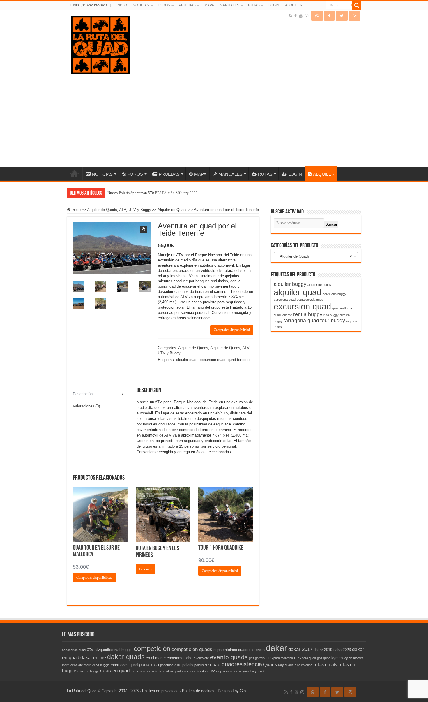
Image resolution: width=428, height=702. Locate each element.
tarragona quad (301, 320)
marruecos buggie (96, 665)
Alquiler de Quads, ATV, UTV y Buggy (119, 209)
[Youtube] (300, 15)
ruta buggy (331, 315)
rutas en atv (325, 664)
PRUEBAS (187, 5)
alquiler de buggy (319, 284)
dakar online (93, 657)
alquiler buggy (290, 284)
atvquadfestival (107, 650)
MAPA (209, 5)
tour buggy (332, 320)
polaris (187, 665)
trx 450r (202, 671)
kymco (337, 658)
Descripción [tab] (83, 394)
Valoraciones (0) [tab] (86, 406)
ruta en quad (303, 665)
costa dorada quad (310, 299)
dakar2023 (342, 650)
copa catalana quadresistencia (239, 650)
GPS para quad (305, 658)
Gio (243, 691)
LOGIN (273, 5)
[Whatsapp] (317, 16)
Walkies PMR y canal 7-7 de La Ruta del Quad (144, 193)
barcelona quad (285, 299)
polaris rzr (201, 665)
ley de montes (354, 658)
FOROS (164, 5)
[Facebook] (295, 15)
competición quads (191, 649)
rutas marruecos (142, 671)
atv (90, 649)
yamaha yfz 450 (254, 671)
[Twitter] (342, 16)
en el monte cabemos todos (169, 658)
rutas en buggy (88, 671)
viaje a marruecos (228, 671)
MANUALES (229, 5)
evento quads (229, 657)
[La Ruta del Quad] (100, 44)
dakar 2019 (323, 650)
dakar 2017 (300, 649)
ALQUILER (294, 5)
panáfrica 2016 (170, 665)
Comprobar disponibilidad (232, 330)
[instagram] (306, 15)
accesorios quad (74, 650)
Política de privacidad (160, 691)
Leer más (145, 569)
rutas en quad (115, 670)
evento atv (201, 658)
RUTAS (254, 5)
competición (152, 648)
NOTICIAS (141, 5)
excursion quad (212, 360)
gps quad (323, 658)
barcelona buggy (334, 294)
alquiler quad (186, 360)
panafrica (149, 664)
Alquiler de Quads (173, 209)
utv (212, 671)
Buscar (331, 224)
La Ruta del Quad (81, 691)
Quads (270, 664)
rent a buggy (307, 314)
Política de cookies (198, 691)
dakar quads (126, 657)
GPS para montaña (279, 658)
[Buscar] (356, 5)
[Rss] (290, 15)
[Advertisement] (216, 118)
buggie (126, 650)
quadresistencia (242, 664)
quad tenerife (239, 360)
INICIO (121, 5)
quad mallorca (342, 308)
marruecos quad (124, 665)
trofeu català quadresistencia (175, 671)
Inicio (76, 209)
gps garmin (257, 658)
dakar (276, 648)
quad (215, 664)
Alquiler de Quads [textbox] (314, 256)
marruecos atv (72, 665)
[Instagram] (354, 16)
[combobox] (316, 256)
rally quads (285, 665)
